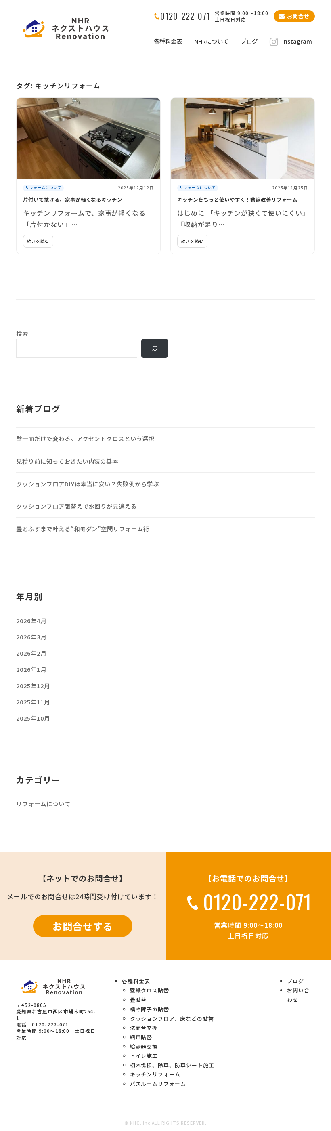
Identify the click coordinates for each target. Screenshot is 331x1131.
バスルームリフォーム (158, 1083)
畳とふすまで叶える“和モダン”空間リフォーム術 (82, 528)
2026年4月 (31, 620)
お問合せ (298, 16)
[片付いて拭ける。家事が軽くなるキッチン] (88, 138)
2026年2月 (31, 653)
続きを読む (38, 241)
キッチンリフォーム (155, 1074)
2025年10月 (33, 718)
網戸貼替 (141, 1037)
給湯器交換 (144, 1046)
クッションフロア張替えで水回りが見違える (76, 506)
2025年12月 (33, 685)
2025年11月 (33, 702)
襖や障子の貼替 (150, 1009)
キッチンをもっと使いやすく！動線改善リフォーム (237, 199)
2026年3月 (31, 637)
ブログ (249, 41)
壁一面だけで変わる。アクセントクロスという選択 (85, 438)
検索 (22, 333)
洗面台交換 (144, 1028)
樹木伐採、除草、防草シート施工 (172, 1065)
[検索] (154, 348)
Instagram (297, 41)
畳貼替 (138, 999)
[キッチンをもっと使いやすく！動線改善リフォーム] (242, 138)
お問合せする (82, 926)
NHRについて (211, 41)
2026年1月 (31, 669)
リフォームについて (43, 187)
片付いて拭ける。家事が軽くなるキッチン (72, 199)
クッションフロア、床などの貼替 (172, 1018)
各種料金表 (168, 41)
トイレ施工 (144, 1056)
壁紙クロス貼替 (150, 990)
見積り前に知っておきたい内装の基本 (67, 461)
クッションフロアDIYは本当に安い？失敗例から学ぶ (87, 483)
